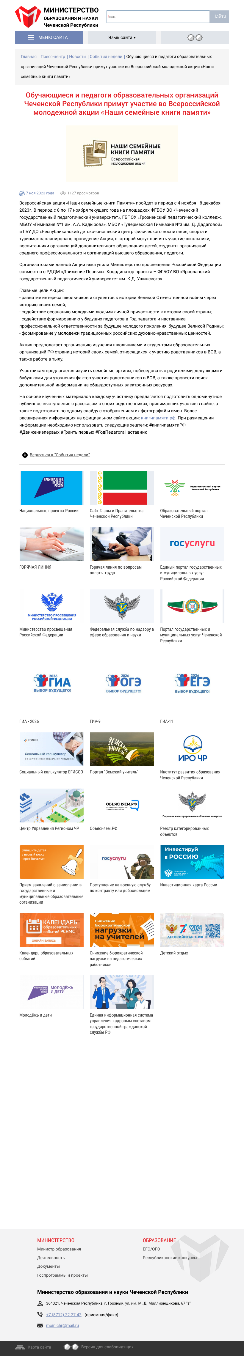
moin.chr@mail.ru (62, 1325)
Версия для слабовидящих (107, 1347)
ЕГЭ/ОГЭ (151, 1249)
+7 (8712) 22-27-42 (64, 1315)
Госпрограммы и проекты (62, 1275)
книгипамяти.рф (158, 418)
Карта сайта (39, 1347)
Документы (48, 1266)
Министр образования (59, 1249)
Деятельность (51, 1258)
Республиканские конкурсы (170, 1258)
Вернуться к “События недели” (60, 455)
